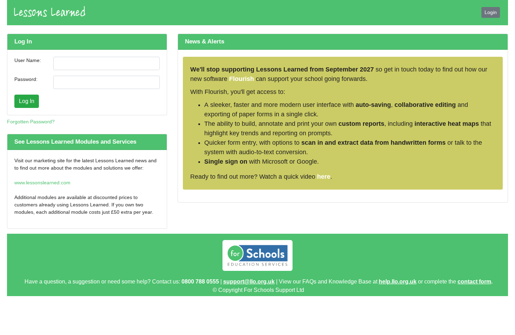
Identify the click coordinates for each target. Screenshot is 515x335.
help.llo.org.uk (398, 282)
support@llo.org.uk (249, 282)
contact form (474, 282)
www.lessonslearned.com (42, 182)
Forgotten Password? (31, 121)
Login (491, 12)
